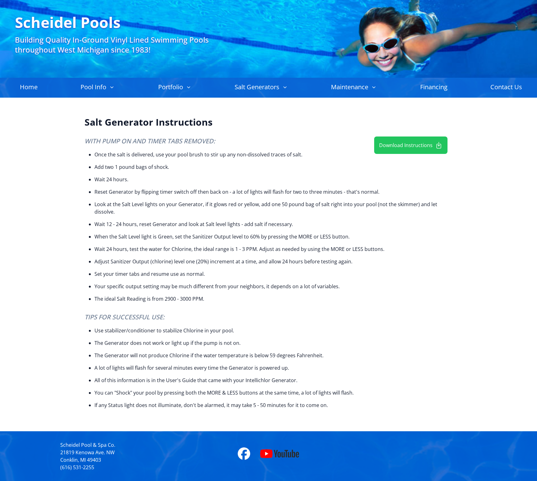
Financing (434, 87)
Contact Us (506, 87)
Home (29, 87)
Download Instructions (406, 145)
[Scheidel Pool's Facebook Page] (249, 453)
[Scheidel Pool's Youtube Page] (279, 453)
